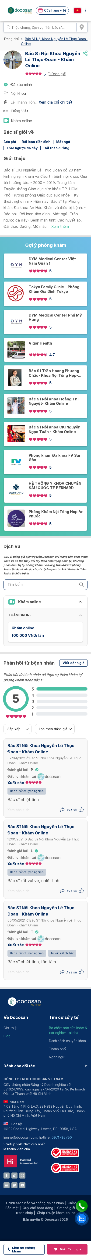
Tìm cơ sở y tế (63, 1017)
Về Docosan (16, 1017)
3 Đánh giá (57, 74)
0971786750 (62, 1137)
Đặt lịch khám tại (21, 776)
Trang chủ (11, 39)
